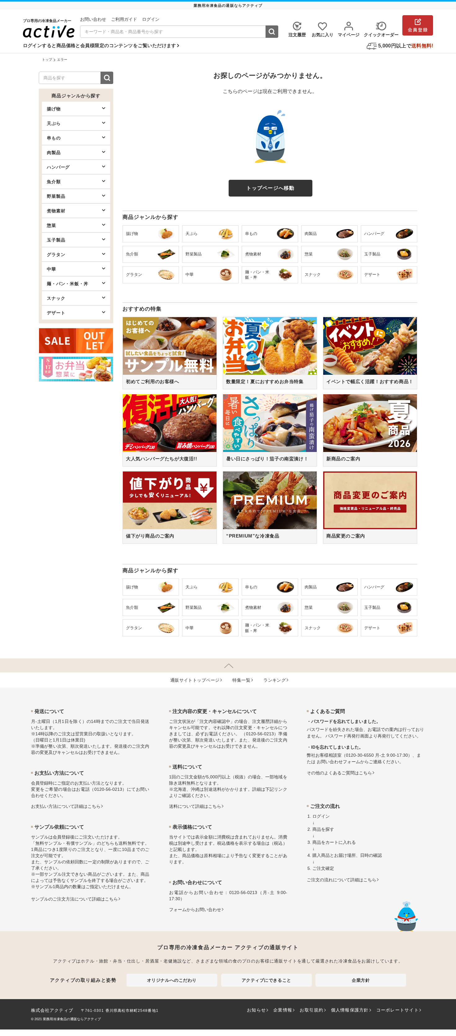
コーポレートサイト (397, 1009)
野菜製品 (56, 196)
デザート (56, 312)
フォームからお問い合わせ (195, 909)
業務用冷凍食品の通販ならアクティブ (72, 1019)
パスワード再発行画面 (347, 735)
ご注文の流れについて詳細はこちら (341, 879)
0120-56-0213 (108, 789)
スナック (56, 298)
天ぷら (54, 123)
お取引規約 (311, 1009)
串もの (54, 137)
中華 (51, 269)
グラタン (56, 254)
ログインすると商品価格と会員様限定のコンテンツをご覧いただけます (99, 45)
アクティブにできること (266, 980)
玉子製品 (56, 239)
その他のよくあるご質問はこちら (339, 772)
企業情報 (282, 1009)
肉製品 (54, 152)
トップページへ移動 (270, 188)
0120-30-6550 (360, 755)
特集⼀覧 (241, 680)
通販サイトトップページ (195, 680)
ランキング (274, 680)
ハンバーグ (58, 167)
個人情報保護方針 (350, 1009)
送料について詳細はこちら (195, 806)
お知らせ (256, 1009)
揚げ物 (54, 108)
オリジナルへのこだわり (172, 980)
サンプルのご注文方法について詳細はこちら (74, 899)
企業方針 (361, 980)
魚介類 (54, 181)
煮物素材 (56, 210)
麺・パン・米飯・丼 (67, 283)
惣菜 (51, 225)
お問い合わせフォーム (338, 761)
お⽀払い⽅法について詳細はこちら (66, 806)
